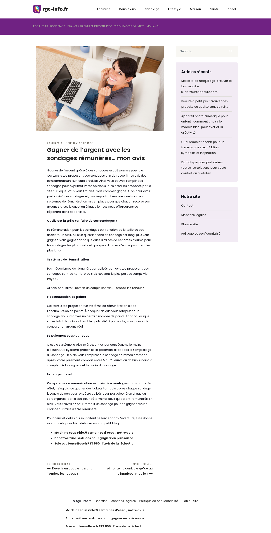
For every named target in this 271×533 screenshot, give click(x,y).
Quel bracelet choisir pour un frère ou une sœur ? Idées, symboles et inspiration (202, 147)
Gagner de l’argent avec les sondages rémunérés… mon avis (96, 154)
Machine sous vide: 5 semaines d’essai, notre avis (93, 432)
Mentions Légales (123, 501)
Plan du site (189, 224)
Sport (232, 9)
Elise (139, 418)
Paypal (52, 279)
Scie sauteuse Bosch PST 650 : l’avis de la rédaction (95, 443)
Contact (187, 205)
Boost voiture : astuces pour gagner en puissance (93, 438)
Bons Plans (127, 9)
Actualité (103, 9)
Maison (195, 9)
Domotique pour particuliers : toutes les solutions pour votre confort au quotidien (203, 167)
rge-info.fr (40, 26)
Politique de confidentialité (200, 233)
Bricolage (152, 9)
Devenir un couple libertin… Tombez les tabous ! (109, 288)
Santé (214, 9)
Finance (72, 26)
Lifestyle (174, 9)
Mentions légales (193, 215)
